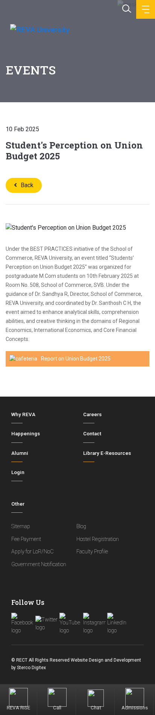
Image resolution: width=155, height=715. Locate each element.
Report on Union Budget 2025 (76, 359)
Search (126, 8)
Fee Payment (26, 539)
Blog (81, 526)
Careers (92, 414)
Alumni (19, 453)
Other (17, 504)
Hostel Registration (97, 539)
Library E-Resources (107, 453)
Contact (92, 433)
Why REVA (23, 414)
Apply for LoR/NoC (32, 551)
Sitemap (20, 526)
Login (17, 472)
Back (27, 185)
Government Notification (38, 564)
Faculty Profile (92, 551)
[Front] (39, 29)
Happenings (25, 433)
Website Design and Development (106, 660)
